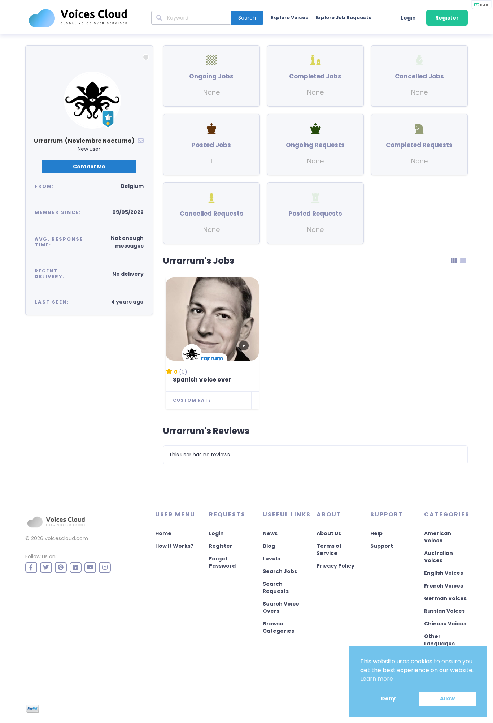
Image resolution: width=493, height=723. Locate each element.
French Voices (443, 585)
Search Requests (276, 587)
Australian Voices (438, 557)
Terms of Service (329, 549)
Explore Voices (289, 17)
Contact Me (89, 166)
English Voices (443, 573)
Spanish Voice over (202, 379)
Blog (269, 546)
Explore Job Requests (343, 17)
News (270, 533)
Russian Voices (444, 611)
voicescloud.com (66, 538)
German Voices (445, 598)
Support (381, 546)
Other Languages (439, 640)
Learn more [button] (376, 679)
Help (376, 533)
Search (247, 17)
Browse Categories (278, 627)
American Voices (437, 537)
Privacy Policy (335, 565)
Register (447, 17)
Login (408, 17)
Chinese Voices (445, 623)
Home (163, 533)
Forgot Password (222, 562)
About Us (329, 533)
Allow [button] (447, 698)
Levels (271, 558)
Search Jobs (280, 571)
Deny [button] (388, 698)
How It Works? (174, 546)
